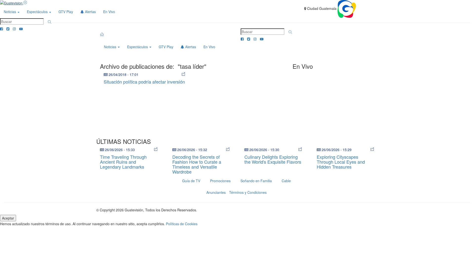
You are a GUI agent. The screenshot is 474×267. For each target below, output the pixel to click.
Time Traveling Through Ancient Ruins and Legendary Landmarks (123, 162)
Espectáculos (38, 11)
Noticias (10, 11)
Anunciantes (216, 192)
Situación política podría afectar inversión (144, 81)
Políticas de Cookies (182, 223)
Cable (286, 180)
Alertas (90, 11)
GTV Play (66, 11)
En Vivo (109, 11)
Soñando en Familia (256, 180)
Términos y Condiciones (248, 192)
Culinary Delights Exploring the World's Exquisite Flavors (272, 159)
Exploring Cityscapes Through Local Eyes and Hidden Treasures (341, 162)
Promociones (220, 180)
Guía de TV (191, 180)
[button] (50, 22)
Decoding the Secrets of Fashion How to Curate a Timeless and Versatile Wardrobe (196, 164)
